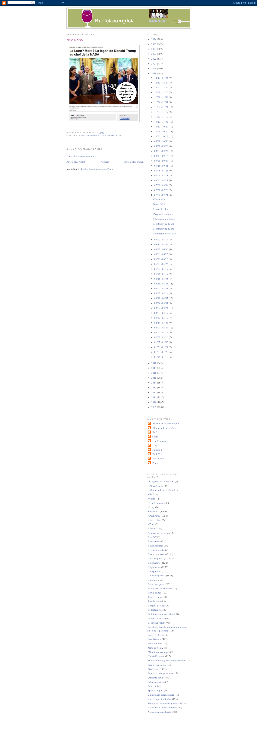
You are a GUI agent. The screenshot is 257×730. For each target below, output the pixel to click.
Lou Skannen (159, 441)
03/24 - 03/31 (161, 303)
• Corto (151, 498)
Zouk (155, 463)
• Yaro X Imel (154, 520)
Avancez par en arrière (159, 532)
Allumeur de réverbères (164, 428)
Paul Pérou (157, 454)
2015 (154, 377)
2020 (154, 68)
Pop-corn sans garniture (160, 673)
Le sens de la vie (156, 618)
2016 (154, 372)
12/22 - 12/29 (161, 82)
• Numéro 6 (153, 511)
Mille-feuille (154, 643)
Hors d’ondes (154, 592)
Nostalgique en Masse (164, 233)
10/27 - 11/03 (161, 121)
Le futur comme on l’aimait (162, 614)
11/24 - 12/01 (161, 102)
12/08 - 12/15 (161, 92)
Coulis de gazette (109, 135)
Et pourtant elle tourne (159, 588)
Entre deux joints (156, 584)
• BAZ (151, 494)
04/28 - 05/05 (161, 278)
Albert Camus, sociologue (165, 423)
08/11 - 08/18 (161, 175)
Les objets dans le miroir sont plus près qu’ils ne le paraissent (167, 628)
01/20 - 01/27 (161, 347)
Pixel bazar (153, 669)
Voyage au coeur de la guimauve (164, 703)
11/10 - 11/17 (161, 112)
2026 (154, 39)
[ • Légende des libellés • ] (161, 481)
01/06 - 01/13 (161, 357)
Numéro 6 (157, 449)
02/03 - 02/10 (161, 337)
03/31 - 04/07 (161, 298)
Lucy (154, 445)
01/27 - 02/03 (161, 342)
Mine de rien (154, 647)
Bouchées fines (155, 545)
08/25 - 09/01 (161, 165)
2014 (154, 382)
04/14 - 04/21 (161, 288)
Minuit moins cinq (157, 652)
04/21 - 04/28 (161, 283)
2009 (154, 407)
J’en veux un (154, 597)
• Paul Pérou (154, 515)
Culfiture (152, 579)
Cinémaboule (155, 562)
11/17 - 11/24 (161, 107)
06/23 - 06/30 (161, 249)
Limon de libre (160, 209)
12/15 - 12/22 (161, 87)
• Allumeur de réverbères (160, 490)
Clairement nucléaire (164, 219)
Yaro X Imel (158, 458)
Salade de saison (156, 682)
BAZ (154, 432)
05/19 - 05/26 (161, 264)
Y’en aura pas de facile (159, 711)
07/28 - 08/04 (161, 185)
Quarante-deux (155, 677)
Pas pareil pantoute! (163, 214)
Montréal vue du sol (163, 223)
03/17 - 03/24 (161, 308)
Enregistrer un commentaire (80, 156)
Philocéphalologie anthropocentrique (167, 660)
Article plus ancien (134, 161)
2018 (154, 363)
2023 (154, 53)
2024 (154, 49)
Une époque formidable (160, 699)
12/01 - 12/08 (161, 97)
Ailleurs (152, 528)
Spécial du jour (155, 690)
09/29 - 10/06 (161, 141)
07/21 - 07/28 (161, 190)
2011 (154, 397)
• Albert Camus (155, 485)
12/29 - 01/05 (161, 77)
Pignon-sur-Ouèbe (157, 664)
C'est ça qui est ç (156, 550)
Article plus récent (75, 161)
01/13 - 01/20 (161, 352)
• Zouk (151, 524)
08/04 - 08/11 (161, 180)
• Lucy (151, 507)
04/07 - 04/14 (161, 293)
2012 (154, 392)
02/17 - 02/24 (161, 327)
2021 (154, 63)
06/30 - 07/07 (161, 244)
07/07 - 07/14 (161, 239)
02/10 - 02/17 (161, 332)
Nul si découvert (156, 656)
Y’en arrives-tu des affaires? (162, 707)
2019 (154, 73)
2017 (154, 368)
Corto (155, 436)
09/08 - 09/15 (161, 156)
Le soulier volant (156, 622)
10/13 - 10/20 (161, 131)
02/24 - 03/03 (161, 322)
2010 (154, 402)
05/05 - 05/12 (161, 273)
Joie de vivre (154, 601)
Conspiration (154, 571)
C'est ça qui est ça (157, 554)
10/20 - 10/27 (161, 126)
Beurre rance (154, 541)
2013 (154, 387)
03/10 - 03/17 (161, 313)
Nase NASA (74, 40)
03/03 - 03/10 (161, 317)
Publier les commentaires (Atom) (97, 169)
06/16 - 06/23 (161, 254)
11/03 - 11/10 (161, 116)
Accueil (105, 161)
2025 (154, 44)
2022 (154, 58)
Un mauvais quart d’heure (161, 694)
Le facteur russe (156, 609)
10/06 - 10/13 (161, 136)
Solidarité (153, 686)
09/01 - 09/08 (161, 160)
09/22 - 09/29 (161, 146)
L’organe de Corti (156, 605)
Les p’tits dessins (156, 635)
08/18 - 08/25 (161, 170)
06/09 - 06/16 (161, 259)
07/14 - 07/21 (161, 195)
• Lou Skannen (88, 135)
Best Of (151, 537)
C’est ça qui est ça (157, 558)
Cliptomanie (154, 567)
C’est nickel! (159, 199)
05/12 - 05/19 (161, 269)
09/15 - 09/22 (161, 151)
